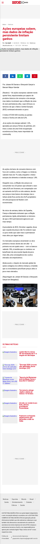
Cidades (29, 502)
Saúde (22, 505)
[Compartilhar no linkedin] (13, 76)
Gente (6, 502)
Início (4, 24)
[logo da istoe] (20, 2)
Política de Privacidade (5, 537)
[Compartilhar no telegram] (27, 76)
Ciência (14, 505)
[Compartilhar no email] (34, 76)
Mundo (23, 499)
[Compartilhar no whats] (20, 76)
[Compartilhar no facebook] (5, 76)
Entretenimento (17, 502)
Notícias (10, 24)
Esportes (15, 499)
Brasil (31, 499)
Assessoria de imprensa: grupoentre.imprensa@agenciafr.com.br (25, 537)
